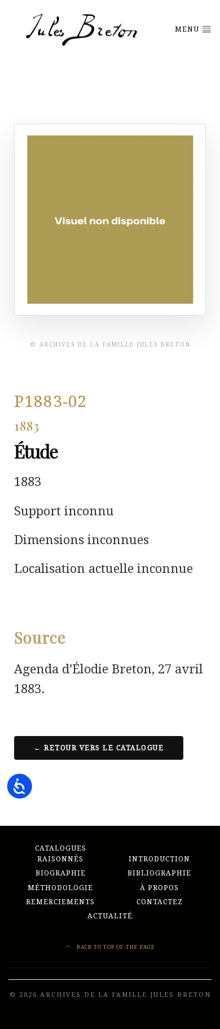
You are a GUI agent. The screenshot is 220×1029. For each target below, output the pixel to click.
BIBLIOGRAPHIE (159, 873)
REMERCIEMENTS (60, 902)
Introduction (159, 859)
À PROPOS (159, 888)
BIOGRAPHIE (61, 873)
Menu (188, 29)
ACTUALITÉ (110, 916)
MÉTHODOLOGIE (60, 888)
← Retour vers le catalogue (99, 748)
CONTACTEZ (160, 902)
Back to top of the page (115, 947)
